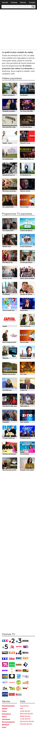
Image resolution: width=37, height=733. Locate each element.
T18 (25, 664)
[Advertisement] (18, 29)
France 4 (19, 652)
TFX (12, 652)
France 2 (12, 640)
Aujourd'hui (24, 705)
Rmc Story (25, 658)
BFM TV (25, 670)
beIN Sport (25, 676)
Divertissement (8, 706)
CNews (19, 670)
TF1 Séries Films (5, 658)
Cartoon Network (5, 688)
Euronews (12, 676)
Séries (4, 708)
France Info (12, 670)
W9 (25, 646)
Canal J (25, 682)
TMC (5, 652)
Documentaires (8, 722)
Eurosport (5, 682)
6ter (12, 658)
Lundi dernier (25, 718)
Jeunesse (6, 719)
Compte (32, 2)
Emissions (6, 714)
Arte (19, 646)
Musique (5, 724)
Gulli (19, 682)
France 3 (19, 640)
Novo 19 (5, 670)
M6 (12, 646)
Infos (4, 727)
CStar (25, 652)
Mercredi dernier (26, 713)
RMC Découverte (19, 658)
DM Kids (19, 688)
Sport (4, 716)
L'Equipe (12, 682)
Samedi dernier (26, 723)
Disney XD (12, 688)
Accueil (5, 2)
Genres (23, 2)
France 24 (19, 676)
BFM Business (5, 676)
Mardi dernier (25, 716)
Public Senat (12, 694)
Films (4, 711)
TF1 (5, 640)
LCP (5, 694)
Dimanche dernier (27, 721)
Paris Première (19, 664)
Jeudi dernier (25, 711)
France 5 (5, 646)
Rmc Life (5, 664)
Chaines (14, 2)
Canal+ (25, 640)
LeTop (25, 688)
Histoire (19, 694)
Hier (21, 708)
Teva (12, 664)
